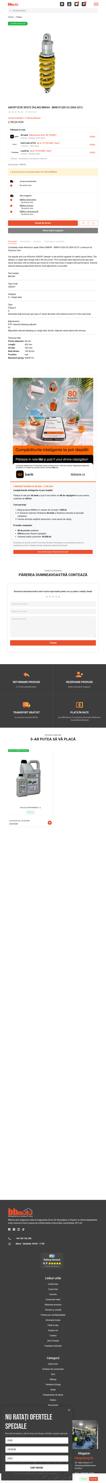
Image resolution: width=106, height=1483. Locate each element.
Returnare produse (53, 1304)
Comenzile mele (53, 1299)
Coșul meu (53, 1289)
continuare (36, 1467)
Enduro (53, 1400)
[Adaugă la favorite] (83, 223)
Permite (93, 1479)
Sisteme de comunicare (53, 1369)
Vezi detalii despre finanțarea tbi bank (53, 552)
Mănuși (53, 1379)
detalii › (93, 136)
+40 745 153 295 (23, 1238)
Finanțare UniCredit (53, 1346)
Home (10, 17)
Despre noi (53, 1330)
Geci (53, 1374)
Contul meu (53, 1284)
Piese (19, 17)
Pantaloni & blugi (53, 1384)
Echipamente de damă (53, 1395)
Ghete (53, 1389)
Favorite (53, 1294)
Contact (53, 1335)
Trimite (53, 643)
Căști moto (53, 1364)
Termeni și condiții (53, 1310)
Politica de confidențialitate (53, 1315)
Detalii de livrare (43, 223)
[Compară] (93, 223)
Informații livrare (53, 1320)
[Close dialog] (69, 1410)
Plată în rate (53, 1325)
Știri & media (53, 1341)
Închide (84, 1479)
